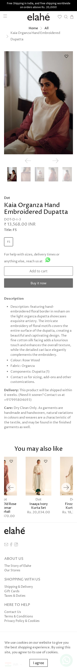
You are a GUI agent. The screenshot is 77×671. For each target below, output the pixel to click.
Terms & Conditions (18, 616)
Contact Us (12, 612)
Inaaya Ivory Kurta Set (39, 506)
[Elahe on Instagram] (16, 545)
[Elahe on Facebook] (11, 545)
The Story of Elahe (17, 566)
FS (8, 242)
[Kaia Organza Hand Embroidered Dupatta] (38, 102)
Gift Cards (11, 591)
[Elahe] (38, 16)
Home (33, 28)
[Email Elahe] (6, 545)
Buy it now (38, 283)
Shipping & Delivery (18, 587)
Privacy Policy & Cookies (22, 621)
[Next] (66, 487)
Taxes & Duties (14, 596)
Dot (7, 198)
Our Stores (12, 570)
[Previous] (11, 487)
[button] (66, 58)
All (46, 28)
